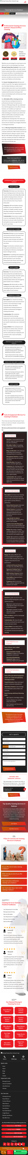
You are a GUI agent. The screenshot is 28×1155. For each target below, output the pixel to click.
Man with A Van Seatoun (7, 1043)
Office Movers (5, 1103)
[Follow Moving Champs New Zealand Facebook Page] (4, 1144)
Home (1, 13)
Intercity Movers (6, 1105)
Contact (4, 1075)
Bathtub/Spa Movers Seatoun (7, 1019)
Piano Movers (5, 1108)
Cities (7, 13)
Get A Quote (14, 823)
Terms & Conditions (7, 1083)
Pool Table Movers (6, 1110)
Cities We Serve (6, 1086)
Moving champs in (14, 1125)
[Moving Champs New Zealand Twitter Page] (12, 1144)
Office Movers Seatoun (7, 1027)
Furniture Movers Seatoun (20, 1019)
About (3, 1068)
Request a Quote (14, 794)
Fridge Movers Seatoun (21, 1035)
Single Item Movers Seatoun (21, 1043)
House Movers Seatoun (7, 1010)
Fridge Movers (5, 1113)
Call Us (2, 1152)
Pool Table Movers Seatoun (7, 1035)
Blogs (3, 1071)
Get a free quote (14, 167)
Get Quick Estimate (9, 769)
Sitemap (4, 1088)
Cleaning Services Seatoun (20, 1010)
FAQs (3, 1073)
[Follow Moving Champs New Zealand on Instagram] (8, 1144)
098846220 (15, 160)
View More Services (14, 828)
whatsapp (24, 1151)
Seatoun (12, 13)
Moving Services (6, 1081)
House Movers (5, 1098)
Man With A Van (6, 1117)
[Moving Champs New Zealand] (9, 1)
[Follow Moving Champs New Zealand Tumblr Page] (15, 1144)
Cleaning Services (6, 1096)
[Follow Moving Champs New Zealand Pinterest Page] (23, 1144)
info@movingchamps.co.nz (18, 161)
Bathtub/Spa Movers (7, 1115)
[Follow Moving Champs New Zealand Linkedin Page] (19, 1144)
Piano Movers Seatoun (21, 1027)
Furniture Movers (6, 1101)
